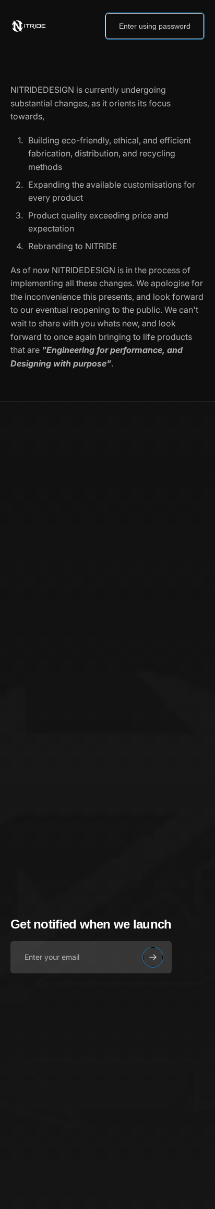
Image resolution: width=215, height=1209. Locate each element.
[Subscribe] (152, 957)
